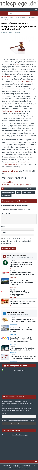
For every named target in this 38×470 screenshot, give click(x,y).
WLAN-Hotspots (7, 76)
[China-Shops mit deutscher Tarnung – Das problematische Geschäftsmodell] (5, 320)
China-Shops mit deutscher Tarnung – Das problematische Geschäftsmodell (23, 320)
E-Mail (3, 233)
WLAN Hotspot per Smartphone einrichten (17, 184)
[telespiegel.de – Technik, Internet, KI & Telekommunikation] (19, 4)
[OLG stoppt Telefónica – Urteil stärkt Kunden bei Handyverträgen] (5, 301)
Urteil (18, 192)
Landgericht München (10, 171)
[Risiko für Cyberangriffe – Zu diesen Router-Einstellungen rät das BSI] (5, 348)
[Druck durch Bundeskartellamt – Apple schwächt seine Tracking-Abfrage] (5, 328)
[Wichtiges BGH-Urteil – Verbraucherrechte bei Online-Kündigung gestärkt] (5, 291)
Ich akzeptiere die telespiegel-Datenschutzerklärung (19, 420)
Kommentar (5, 213)
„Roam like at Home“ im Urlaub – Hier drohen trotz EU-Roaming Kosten (23, 357)
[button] (36, 9)
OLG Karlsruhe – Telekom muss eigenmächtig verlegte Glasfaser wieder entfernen (21, 264)
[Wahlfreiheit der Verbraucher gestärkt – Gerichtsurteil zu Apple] (5, 273)
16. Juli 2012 (4, 32)
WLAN (17, 64)
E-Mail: (4, 414)
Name (3, 227)
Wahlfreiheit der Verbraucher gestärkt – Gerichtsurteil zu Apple (22, 273)
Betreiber (8, 189)
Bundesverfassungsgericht (11, 111)
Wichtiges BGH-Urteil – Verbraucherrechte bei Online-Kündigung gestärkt (20, 293)
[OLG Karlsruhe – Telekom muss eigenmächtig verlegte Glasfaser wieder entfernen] (5, 263)
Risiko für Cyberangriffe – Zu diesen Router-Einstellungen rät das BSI (22, 349)
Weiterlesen (13, 269)
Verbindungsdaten (28, 192)
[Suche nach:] (19, 13)
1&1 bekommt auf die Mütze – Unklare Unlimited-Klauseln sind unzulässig (21, 283)
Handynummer (27, 81)
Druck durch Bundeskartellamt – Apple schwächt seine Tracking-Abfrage (21, 329)
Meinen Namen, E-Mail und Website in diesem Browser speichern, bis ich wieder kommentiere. (16, 240)
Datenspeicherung (19, 189)
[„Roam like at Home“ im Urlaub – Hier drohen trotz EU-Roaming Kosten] (5, 357)
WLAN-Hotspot (6, 195)
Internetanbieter (8, 182)
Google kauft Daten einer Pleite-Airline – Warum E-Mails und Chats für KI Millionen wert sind (22, 340)
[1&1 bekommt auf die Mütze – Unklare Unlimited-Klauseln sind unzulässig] (5, 281)
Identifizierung (31, 189)
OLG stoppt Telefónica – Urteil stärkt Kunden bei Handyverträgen (23, 302)
